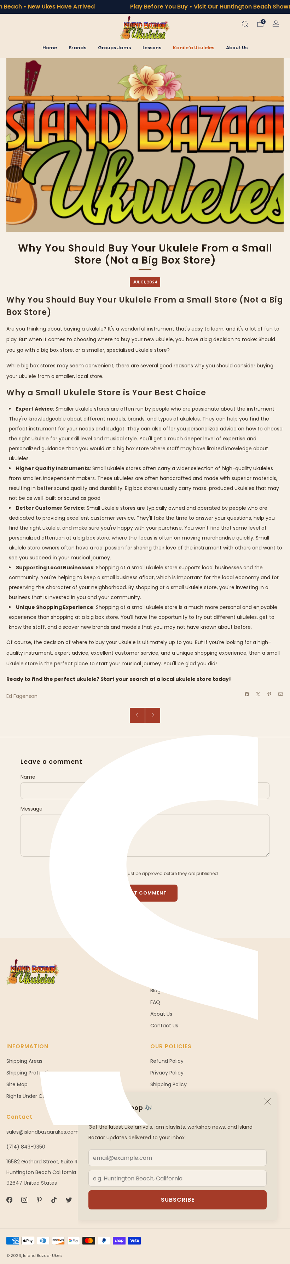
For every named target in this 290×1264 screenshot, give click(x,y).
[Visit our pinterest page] (38, 1199)
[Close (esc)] (267, 1101)
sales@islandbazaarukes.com (42, 1131)
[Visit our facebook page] (9, 1199)
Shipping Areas (24, 1061)
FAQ (155, 1002)
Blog (155, 990)
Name (28, 776)
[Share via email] (281, 694)
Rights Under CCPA (29, 1096)
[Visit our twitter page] (68, 1199)
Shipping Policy (168, 1084)
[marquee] (145, 7)
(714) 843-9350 (25, 1146)
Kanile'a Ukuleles (193, 47)
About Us (237, 47)
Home (49, 47)
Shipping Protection (30, 1072)
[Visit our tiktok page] (53, 1199)
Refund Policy (167, 1061)
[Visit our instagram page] (24, 1199)
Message (31, 808)
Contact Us (164, 1025)
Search (159, 978)
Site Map (17, 1084)
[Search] (244, 23)
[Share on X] (258, 694)
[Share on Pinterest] (269, 694)
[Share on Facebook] (247, 694)
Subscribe (178, 1200)
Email (156, 776)
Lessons (152, 47)
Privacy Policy (167, 1072)
